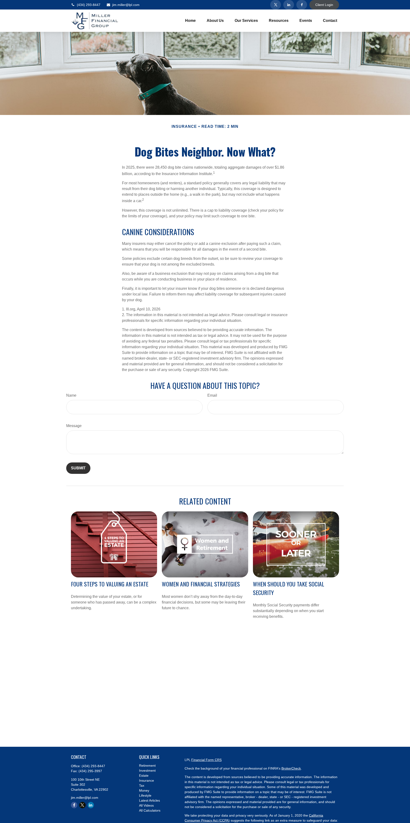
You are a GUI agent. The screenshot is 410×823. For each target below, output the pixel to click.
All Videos (146, 805)
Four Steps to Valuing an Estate (109, 584)
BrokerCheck (291, 768)
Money (144, 790)
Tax (141, 785)
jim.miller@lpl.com (126, 5)
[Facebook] (301, 5)
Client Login (324, 5)
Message (74, 426)
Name (71, 395)
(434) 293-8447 (88, 5)
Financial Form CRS (206, 760)
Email (212, 395)
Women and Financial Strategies (201, 584)
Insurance (146, 780)
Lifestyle (145, 795)
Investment (147, 770)
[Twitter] (275, 5)
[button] (190, 21)
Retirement (147, 765)
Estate (144, 775)
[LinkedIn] (288, 5)
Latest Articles (149, 800)
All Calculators (149, 810)
